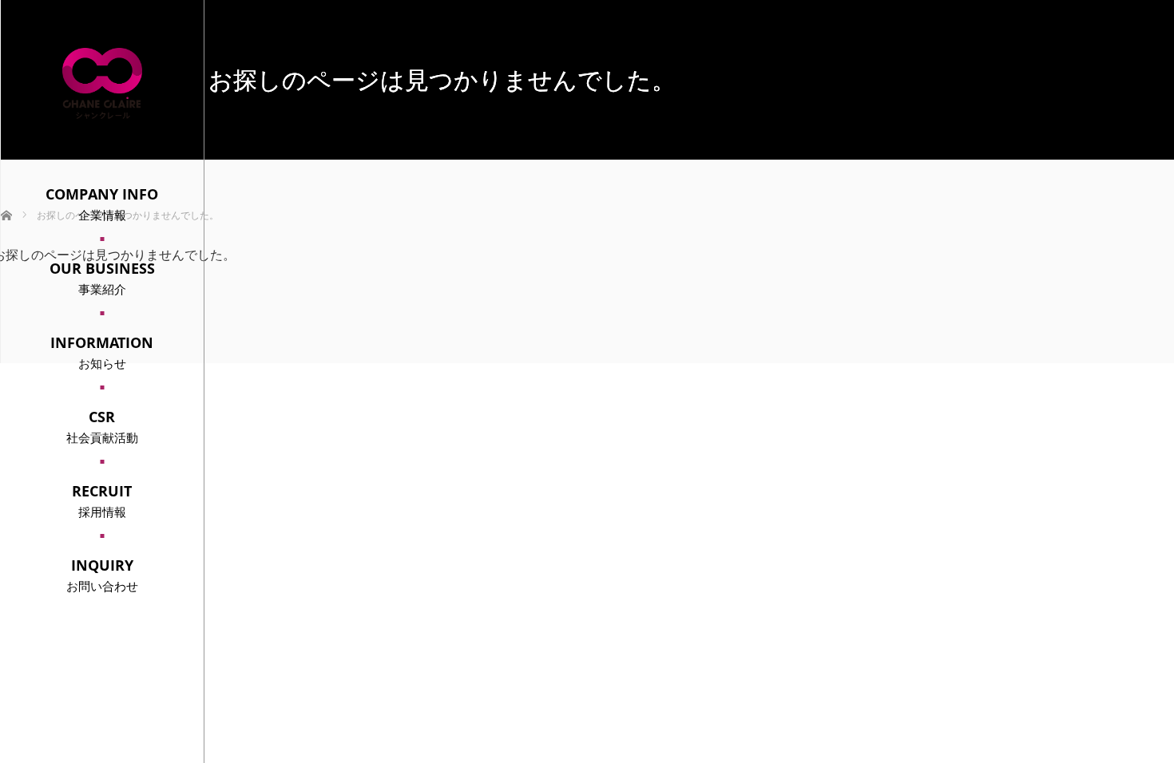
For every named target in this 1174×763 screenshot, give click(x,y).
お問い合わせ (102, 574)
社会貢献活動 (102, 426)
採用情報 (102, 500)
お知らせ (101, 352)
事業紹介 (102, 278)
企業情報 (102, 203)
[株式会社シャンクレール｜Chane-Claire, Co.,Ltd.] (102, 112)
